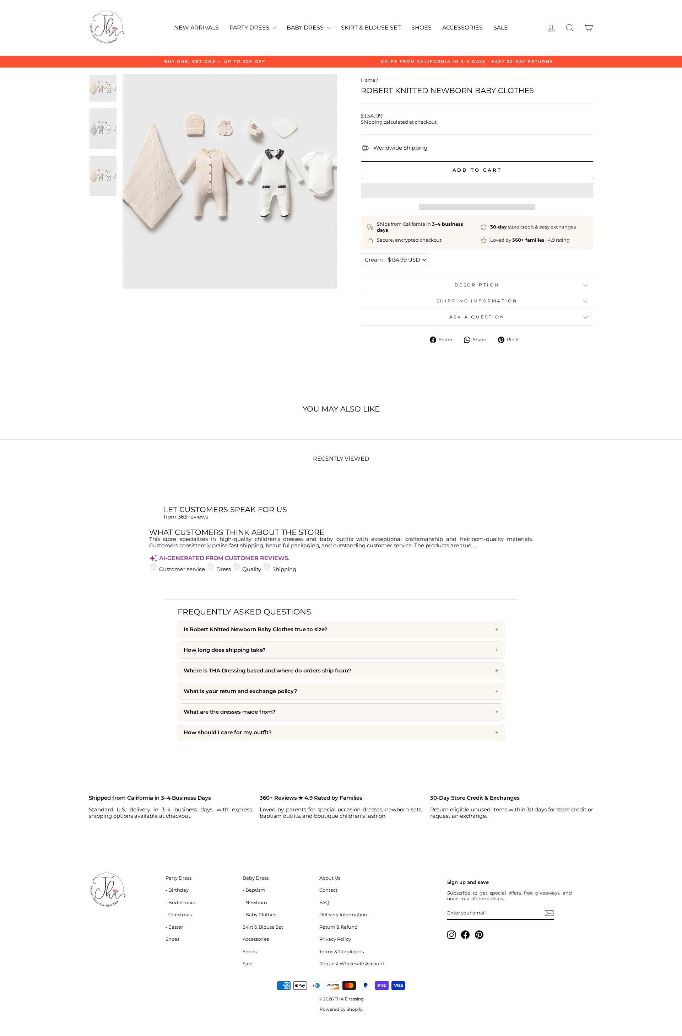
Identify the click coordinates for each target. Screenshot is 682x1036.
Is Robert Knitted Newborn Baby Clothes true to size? (256, 629)
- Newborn (255, 902)
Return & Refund (338, 927)
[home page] (123, 890)
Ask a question (477, 317)
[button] (477, 190)
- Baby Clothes (259, 914)
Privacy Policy (335, 939)
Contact (328, 890)
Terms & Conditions (341, 951)
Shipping (372, 122)
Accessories (462, 27)
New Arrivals (196, 27)
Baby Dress (306, 27)
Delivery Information (343, 914)
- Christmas (179, 914)
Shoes (421, 27)
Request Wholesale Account (351, 963)
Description (477, 285)
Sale (500, 27)
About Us (329, 878)
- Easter (174, 927)
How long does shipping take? (225, 650)
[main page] (106, 28)
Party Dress (250, 27)
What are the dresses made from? (230, 712)
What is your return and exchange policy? (240, 691)
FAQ (324, 902)
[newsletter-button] (549, 913)
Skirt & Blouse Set (371, 27)
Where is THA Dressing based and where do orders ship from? (267, 670)
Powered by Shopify (341, 1009)
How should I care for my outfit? (228, 732)
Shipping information (477, 301)
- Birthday (177, 890)
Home (368, 80)
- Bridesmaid (181, 902)
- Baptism (254, 890)
